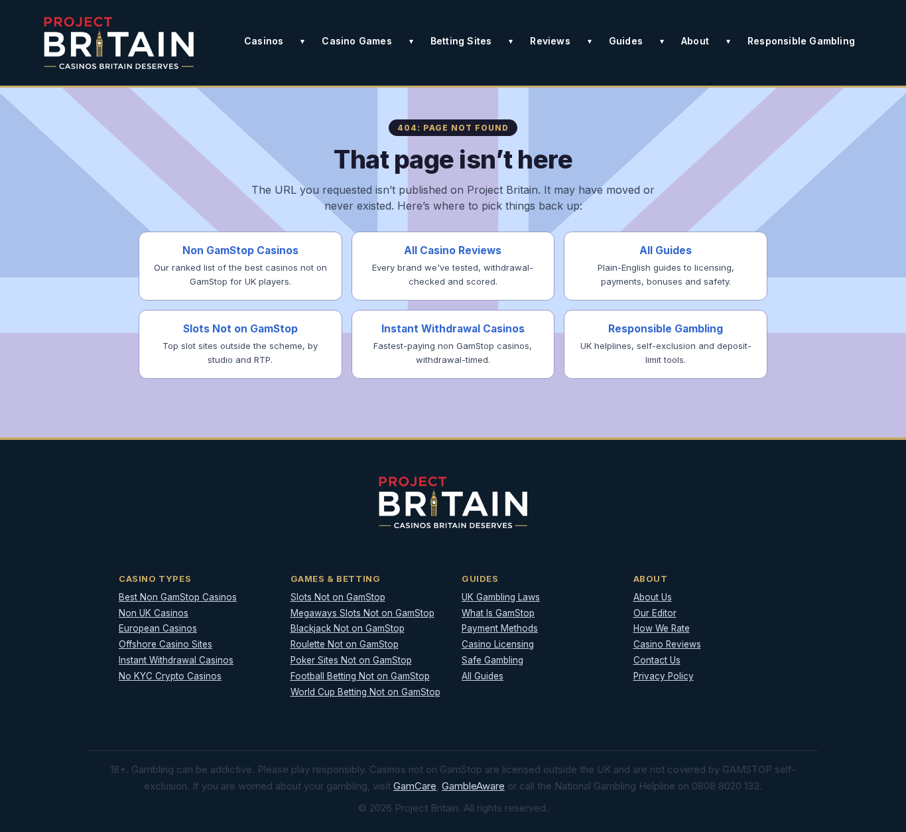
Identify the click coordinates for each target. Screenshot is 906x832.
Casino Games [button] (356, 40)
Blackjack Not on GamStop (348, 628)
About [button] (695, 40)
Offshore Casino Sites (165, 644)
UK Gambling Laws (501, 597)
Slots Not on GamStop (338, 597)
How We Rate (661, 628)
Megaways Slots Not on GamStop (362, 613)
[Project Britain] (118, 43)
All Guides (482, 676)
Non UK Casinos (153, 613)
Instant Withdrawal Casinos (176, 660)
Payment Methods (500, 628)
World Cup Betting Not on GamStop (365, 692)
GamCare (414, 786)
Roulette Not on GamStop (345, 644)
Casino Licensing (498, 644)
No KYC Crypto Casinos (170, 676)
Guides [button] (626, 40)
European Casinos (158, 628)
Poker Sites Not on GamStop (351, 660)
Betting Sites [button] (461, 40)
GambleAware (473, 786)
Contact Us (656, 660)
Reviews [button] (550, 40)
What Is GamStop (498, 613)
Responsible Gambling (801, 40)
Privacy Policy (663, 676)
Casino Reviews (667, 644)
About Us (652, 597)
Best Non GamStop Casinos (178, 597)
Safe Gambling (492, 660)
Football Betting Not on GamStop (360, 676)
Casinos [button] (263, 40)
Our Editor (655, 613)
